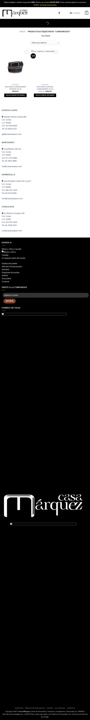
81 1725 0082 (11, 158)
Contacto (5, 282)
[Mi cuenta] (63, 13)
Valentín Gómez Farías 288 (15, 117)
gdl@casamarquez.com (11, 134)
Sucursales (6, 279)
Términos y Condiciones (56, 711)
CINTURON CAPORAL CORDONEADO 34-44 (45, 88)
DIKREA (81, 711)
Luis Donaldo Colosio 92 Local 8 (17, 181)
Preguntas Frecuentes (35, 708)
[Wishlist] (67, 13)
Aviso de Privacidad (38, 711)
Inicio (22, 32)
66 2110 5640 (11, 193)
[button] (86, 13)
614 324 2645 (11, 222)
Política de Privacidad (59, 714)
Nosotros (5, 269)
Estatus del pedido (9, 264)
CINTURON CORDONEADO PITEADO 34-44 (15, 88)
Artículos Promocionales (12, 267)
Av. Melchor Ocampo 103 (14, 213)
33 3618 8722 (11, 129)
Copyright (8, 711)
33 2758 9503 (11, 126)
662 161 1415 (11, 190)
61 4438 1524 (11, 225)
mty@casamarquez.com (12, 166)
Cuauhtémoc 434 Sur (12, 149)
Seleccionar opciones (15, 95)
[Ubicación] (59, 13)
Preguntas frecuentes (10, 273)
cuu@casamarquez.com (12, 231)
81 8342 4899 (11, 161)
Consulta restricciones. (48, 5)
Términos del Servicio (80, 714)
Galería (5, 275)
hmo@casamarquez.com (12, 199)
